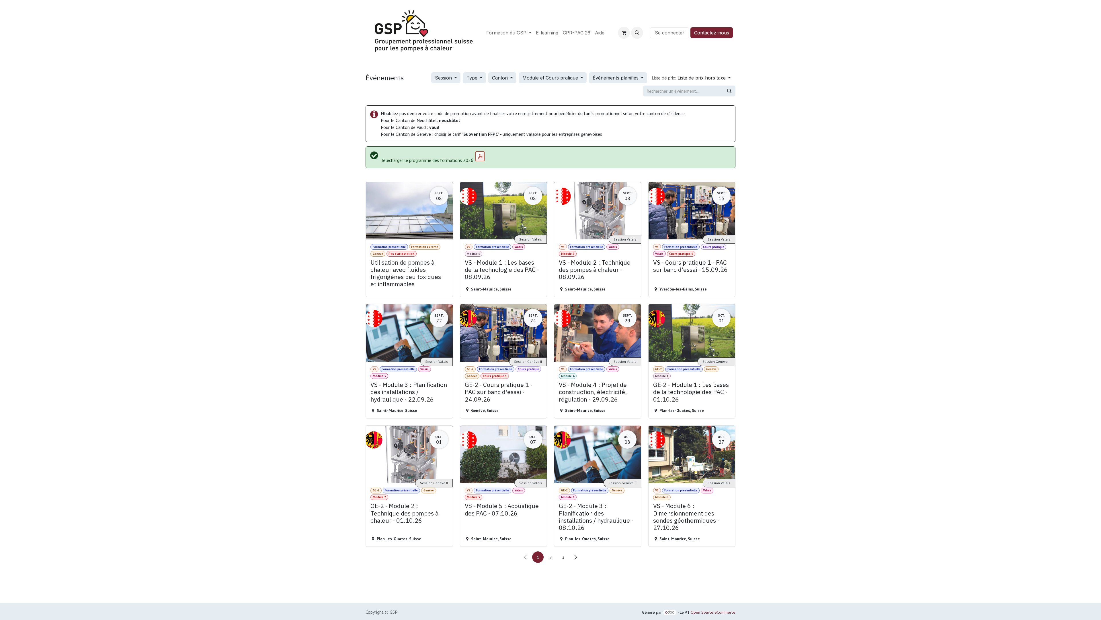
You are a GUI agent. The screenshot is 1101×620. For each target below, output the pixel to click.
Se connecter (669, 33)
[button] (637, 33)
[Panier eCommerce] (624, 33)
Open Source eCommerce (713, 612)
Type (472, 78)
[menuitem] (509, 32)
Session (444, 78)
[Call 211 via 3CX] (646, 32)
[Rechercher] (729, 91)
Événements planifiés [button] (616, 78)
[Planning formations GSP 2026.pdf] (480, 156)
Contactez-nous (711, 33)
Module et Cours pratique (550, 78)
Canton (500, 78)
